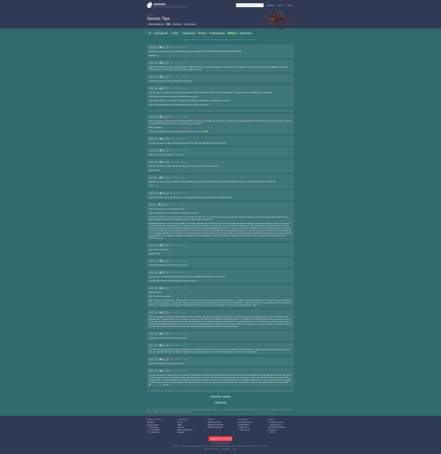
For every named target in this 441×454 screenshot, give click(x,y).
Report (184, 47)
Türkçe (174, 412)
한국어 (256, 409)
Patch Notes (154, 427)
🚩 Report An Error (275, 425)
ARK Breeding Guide (215, 427)
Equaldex (226, 449)
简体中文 (189, 412)
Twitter (179, 425)
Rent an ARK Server (245, 422)
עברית (221, 409)
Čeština (172, 409)
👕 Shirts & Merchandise (277, 427)
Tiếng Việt (181, 412)
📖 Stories (164, 47)
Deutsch (183, 409)
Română (155, 412)
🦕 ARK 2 (271, 432)
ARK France (244, 427)
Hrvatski (227, 409)
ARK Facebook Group (185, 430)
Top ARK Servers (244, 425)
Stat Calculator (177, 24)
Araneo (150, 15)
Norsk (268, 409)
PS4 (227, 446)
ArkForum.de (245, 430)
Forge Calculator (153, 425)
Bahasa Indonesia (236, 409)
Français (215, 409)
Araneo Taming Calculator (156, 24)
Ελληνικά (190, 409)
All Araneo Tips (220, 402)
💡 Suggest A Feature (276, 422)
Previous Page (216, 396)
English (161, 409)
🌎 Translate (272, 430)
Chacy (234, 449)
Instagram (180, 432)
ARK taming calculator (189, 446)
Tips (168, 24)
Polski (282, 409)
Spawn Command (190, 24)
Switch (232, 446)
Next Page (226, 396)
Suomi (209, 409)
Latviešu (263, 409)
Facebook (180, 427)
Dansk (178, 409)
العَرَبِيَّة (167, 409)
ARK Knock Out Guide (215, 425)
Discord (180, 422)
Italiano (245, 409)
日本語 (251, 409)
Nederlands (275, 409)
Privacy (265, 446)
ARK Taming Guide (214, 422)
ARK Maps (150, 422)
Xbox (223, 446)
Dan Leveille (242, 446)
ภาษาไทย (169, 412)
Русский (162, 412)
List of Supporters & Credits (220, 443)
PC (220, 446)
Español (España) (200, 409)
